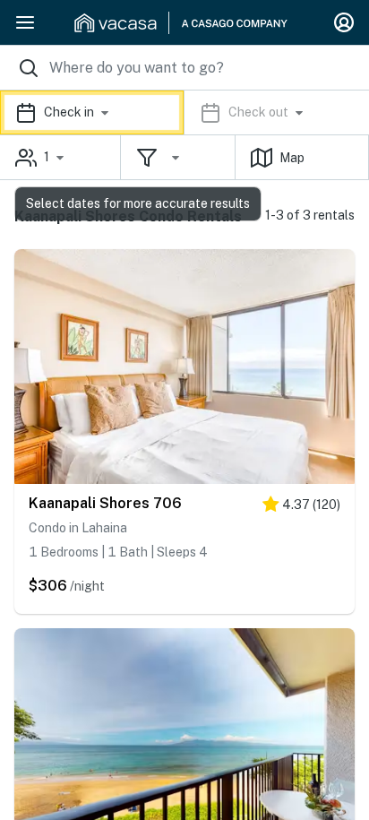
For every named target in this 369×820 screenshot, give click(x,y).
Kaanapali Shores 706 (105, 503)
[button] (184, 112)
